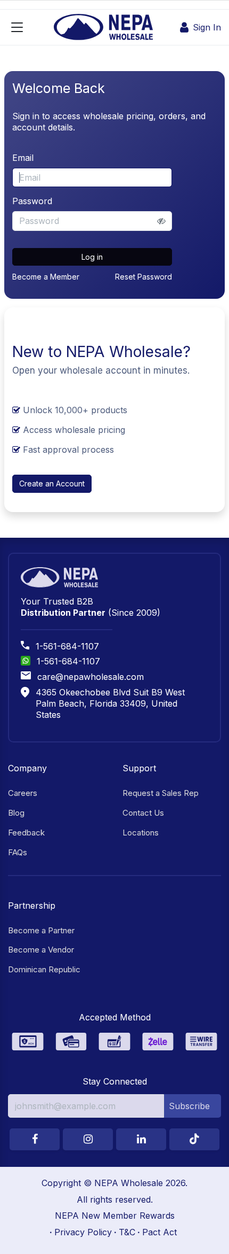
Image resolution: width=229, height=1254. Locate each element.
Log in (92, 256)
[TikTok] (194, 1139)
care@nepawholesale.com (90, 676)
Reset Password (143, 276)
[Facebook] (35, 1139)
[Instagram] (88, 1139)
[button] (192, 1106)
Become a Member (45, 276)
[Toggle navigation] (17, 27)
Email (23, 157)
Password (32, 201)
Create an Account (52, 483)
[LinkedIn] (141, 1139)
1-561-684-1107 (67, 646)
